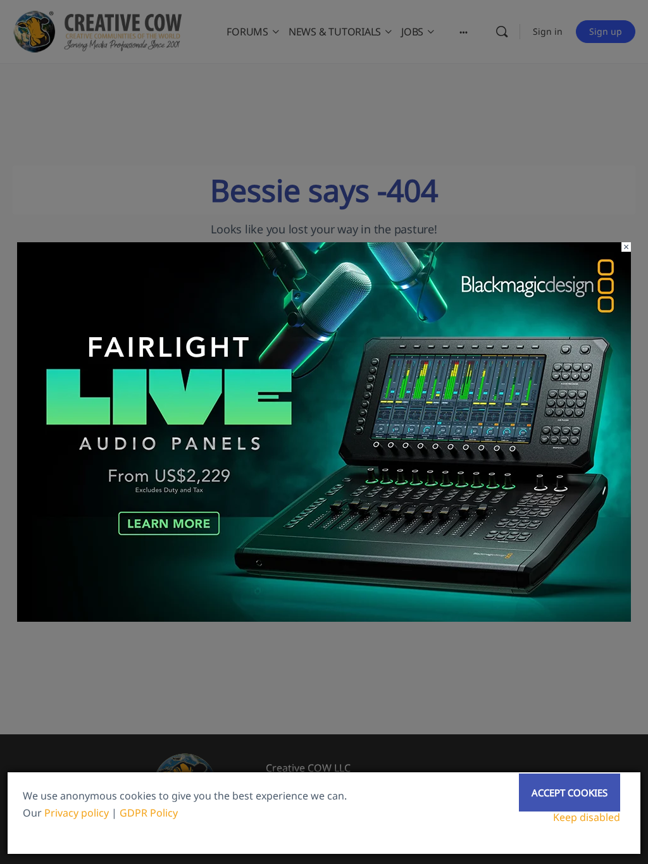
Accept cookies (570, 792)
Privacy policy (76, 813)
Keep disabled (586, 817)
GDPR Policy (149, 813)
